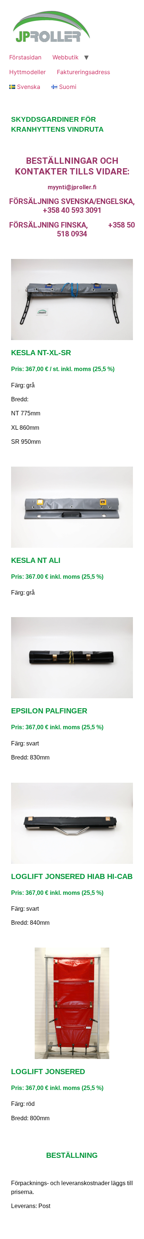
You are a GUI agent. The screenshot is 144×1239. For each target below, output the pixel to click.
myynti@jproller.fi (72, 187)
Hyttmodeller (27, 72)
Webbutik (65, 57)
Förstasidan (25, 57)
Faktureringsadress (83, 72)
